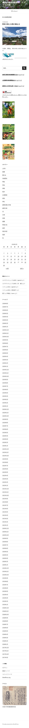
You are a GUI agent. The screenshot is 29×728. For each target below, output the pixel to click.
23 (4, 262)
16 (4, 259)
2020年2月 (5, 561)
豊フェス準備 (6, 293)
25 (11, 262)
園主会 (4, 175)
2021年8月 (5, 502)
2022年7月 (5, 465)
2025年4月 (5, 356)
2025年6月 (5, 349)
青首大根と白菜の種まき (11, 24)
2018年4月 (5, 634)
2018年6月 (5, 627)
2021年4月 (5, 515)
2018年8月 (5, 621)
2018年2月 (5, 641)
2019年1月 (5, 604)
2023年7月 (5, 426)
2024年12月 (5, 369)
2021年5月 (5, 512)
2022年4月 (5, 475)
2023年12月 (5, 409)
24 (7, 262)
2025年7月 (5, 346)
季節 (3, 181)
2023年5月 (5, 432)
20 (18, 259)
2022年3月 (5, 479)
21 (22, 259)
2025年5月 (5, 353)
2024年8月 (5, 383)
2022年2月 (5, 482)
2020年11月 (5, 531)
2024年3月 (5, 399)
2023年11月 (5, 412)
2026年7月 (5, 307)
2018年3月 (5, 637)
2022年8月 (5, 462)
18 (11, 259)
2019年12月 (5, 568)
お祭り (4, 168)
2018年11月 (5, 611)
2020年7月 (5, 545)
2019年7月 (5, 584)
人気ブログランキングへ (7, 59)
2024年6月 (5, 389)
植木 (3, 191)
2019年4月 (5, 594)
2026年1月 (5, 326)
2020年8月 (5, 541)
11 (11, 256)
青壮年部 (4, 231)
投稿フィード (6, 671)
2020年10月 (5, 535)
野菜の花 (4, 224)
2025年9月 (5, 340)
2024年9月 (5, 379)
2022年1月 (5, 485)
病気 (3, 198)
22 (25, 259)
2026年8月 (5, 303)
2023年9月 (5, 419)
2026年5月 (5, 313)
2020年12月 (5, 528)
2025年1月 (5, 366)
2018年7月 (5, 624)
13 (18, 256)
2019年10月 (5, 574)
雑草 (3, 228)
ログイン (4, 667)
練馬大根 (4, 208)
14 (22, 256)
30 (4, 265)
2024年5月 (5, 393)
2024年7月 (5, 386)
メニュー (15, 11)
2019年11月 (5, 571)
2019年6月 (5, 588)
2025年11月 (5, 333)
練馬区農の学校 (6, 205)
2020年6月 (5, 548)
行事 (3, 215)
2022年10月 (5, 455)
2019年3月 (5, 598)
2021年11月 (5, 492)
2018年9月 (5, 618)
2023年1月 (5, 445)
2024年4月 (5, 396)
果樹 (3, 188)
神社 (3, 201)
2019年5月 (5, 591)
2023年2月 (5, 442)
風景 (3, 234)
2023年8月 (5, 422)
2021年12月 (5, 488)
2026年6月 (5, 310)
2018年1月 (5, 644)
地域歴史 (4, 178)
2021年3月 (5, 518)
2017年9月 (5, 657)
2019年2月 (5, 601)
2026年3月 (5, 320)
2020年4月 (5, 555)
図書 (3, 171)
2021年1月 (5, 525)
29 (25, 262)
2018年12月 (5, 608)
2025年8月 (5, 343)
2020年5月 (5, 551)
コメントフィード (7, 674)
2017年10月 (5, 654)
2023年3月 (5, 439)
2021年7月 (5, 505)
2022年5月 (5, 472)
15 (25, 256)
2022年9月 (5, 459)
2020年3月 (5, 558)
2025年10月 (5, 336)
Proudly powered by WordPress (10, 724)
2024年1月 (5, 406)
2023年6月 (5, 429)
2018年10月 (5, 614)
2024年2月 (5, 402)
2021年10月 (5, 495)
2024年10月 (5, 376)
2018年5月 (5, 631)
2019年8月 (5, 581)
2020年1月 (5, 565)
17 (7, 259)
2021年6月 (5, 508)
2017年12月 (5, 647)
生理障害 (4, 195)
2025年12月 (5, 330)
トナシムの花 (6, 287)
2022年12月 (5, 449)
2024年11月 (5, 373)
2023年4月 (5, 436)
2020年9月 (5, 538)
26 (14, 262)
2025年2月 (5, 363)
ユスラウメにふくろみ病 (9, 280)
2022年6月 (5, 469)
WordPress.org (6, 677)
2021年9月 (5, 498)
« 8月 (7, 268)
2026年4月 (5, 316)
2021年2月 (5, 522)
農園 (3, 221)
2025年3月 (5, 359)
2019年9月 (5, 578)
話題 (3, 218)
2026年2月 (5, 323)
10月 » (22, 268)
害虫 (3, 185)
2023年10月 (5, 416)
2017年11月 (5, 651)
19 (14, 259)
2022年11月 (5, 452)
